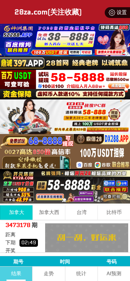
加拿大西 (49, 212)
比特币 (114, 212)
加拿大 (16, 212)
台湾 (82, 212)
